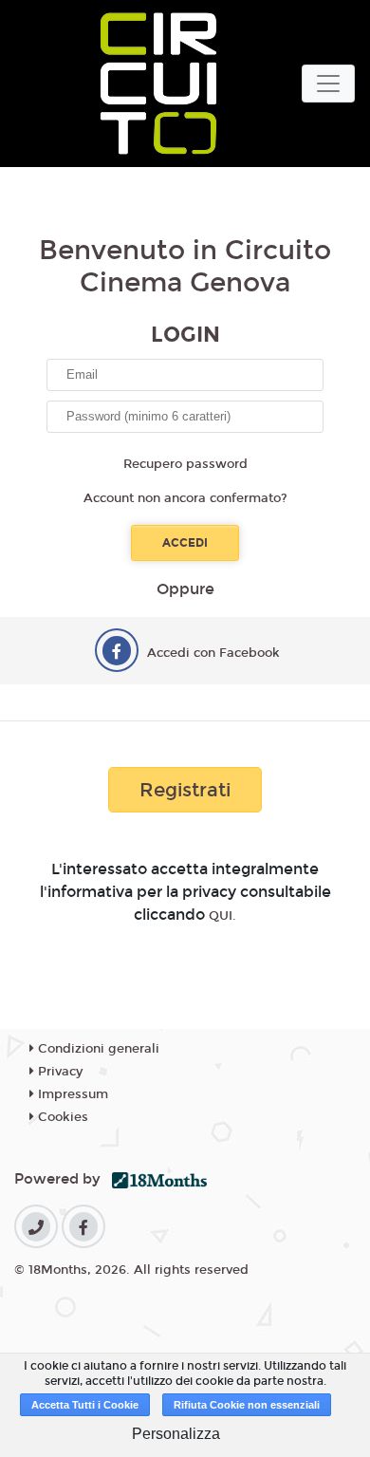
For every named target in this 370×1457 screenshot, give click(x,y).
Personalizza (176, 1434)
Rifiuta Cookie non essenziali (247, 1404)
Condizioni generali (96, 1048)
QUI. (222, 916)
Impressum (71, 1094)
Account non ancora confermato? (185, 498)
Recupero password (185, 464)
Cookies (61, 1117)
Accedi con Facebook (213, 653)
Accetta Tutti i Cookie (85, 1404)
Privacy (58, 1071)
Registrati (185, 789)
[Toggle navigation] (328, 84)
